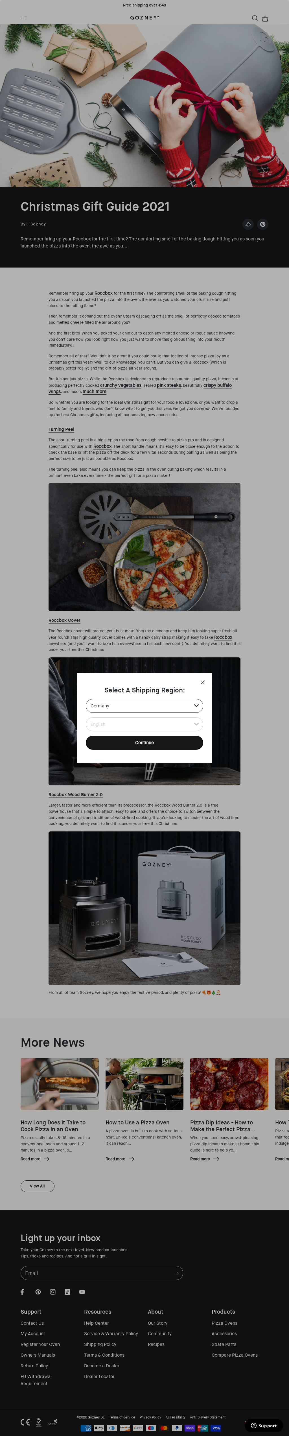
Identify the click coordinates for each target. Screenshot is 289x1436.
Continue (144, 743)
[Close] (202, 682)
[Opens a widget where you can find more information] (263, 1426)
